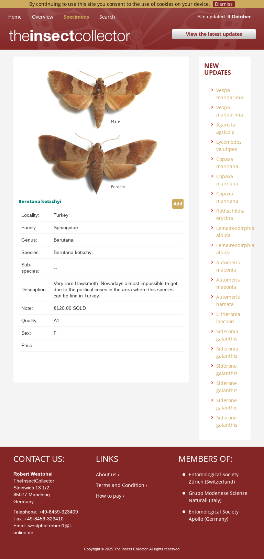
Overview (42, 16)
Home (20, 16)
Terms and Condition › (121, 485)
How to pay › (110, 495)
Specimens (76, 16)
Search (107, 16)
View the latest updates (214, 34)
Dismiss (224, 4)
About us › (107, 474)
